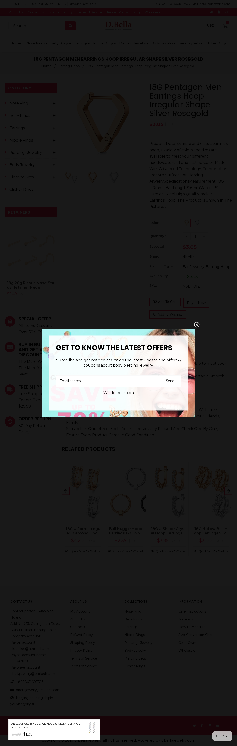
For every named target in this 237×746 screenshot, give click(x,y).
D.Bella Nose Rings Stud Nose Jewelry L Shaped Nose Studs (45, 725)
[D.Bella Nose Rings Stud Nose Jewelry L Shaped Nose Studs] (92, 728)
